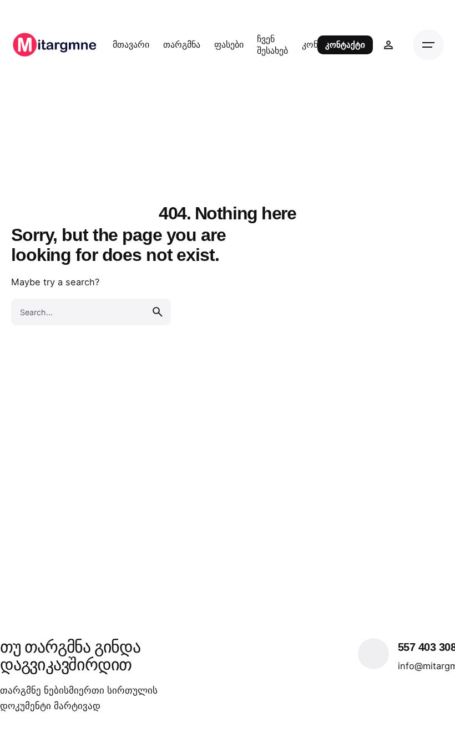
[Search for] (91, 312)
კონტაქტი (345, 44)
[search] (157, 312)
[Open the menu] (428, 44)
